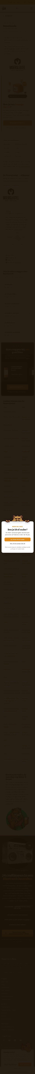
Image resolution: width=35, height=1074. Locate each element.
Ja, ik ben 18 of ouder (17, 539)
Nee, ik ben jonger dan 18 (17, 543)
